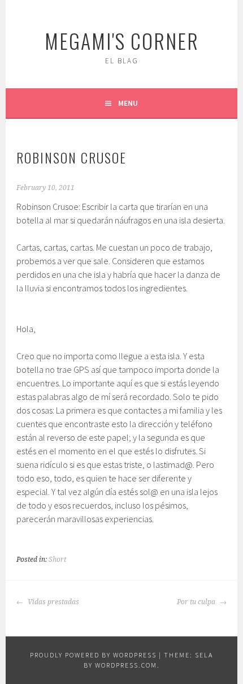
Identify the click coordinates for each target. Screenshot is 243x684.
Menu (128, 103)
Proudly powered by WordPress (93, 655)
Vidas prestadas (52, 602)
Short (57, 559)
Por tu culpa (197, 602)
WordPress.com (126, 665)
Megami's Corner (122, 40)
